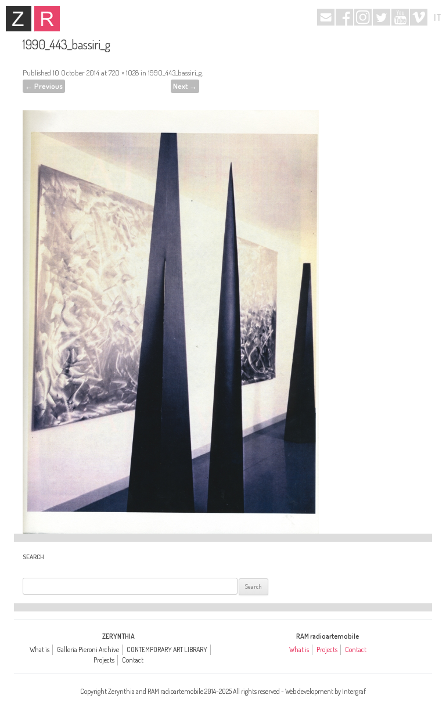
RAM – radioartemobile (47, 18)
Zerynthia (18, 18)
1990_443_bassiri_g (175, 72)
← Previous (44, 86)
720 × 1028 (124, 72)
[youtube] (400, 17)
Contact (132, 660)
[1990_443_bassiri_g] (171, 306)
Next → (185, 86)
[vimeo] (418, 17)
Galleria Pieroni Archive (88, 649)
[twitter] (381, 17)
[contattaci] (325, 17)
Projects (103, 660)
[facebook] (344, 17)
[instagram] (363, 17)
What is (39, 649)
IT (437, 17)
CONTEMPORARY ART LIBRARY (167, 649)
